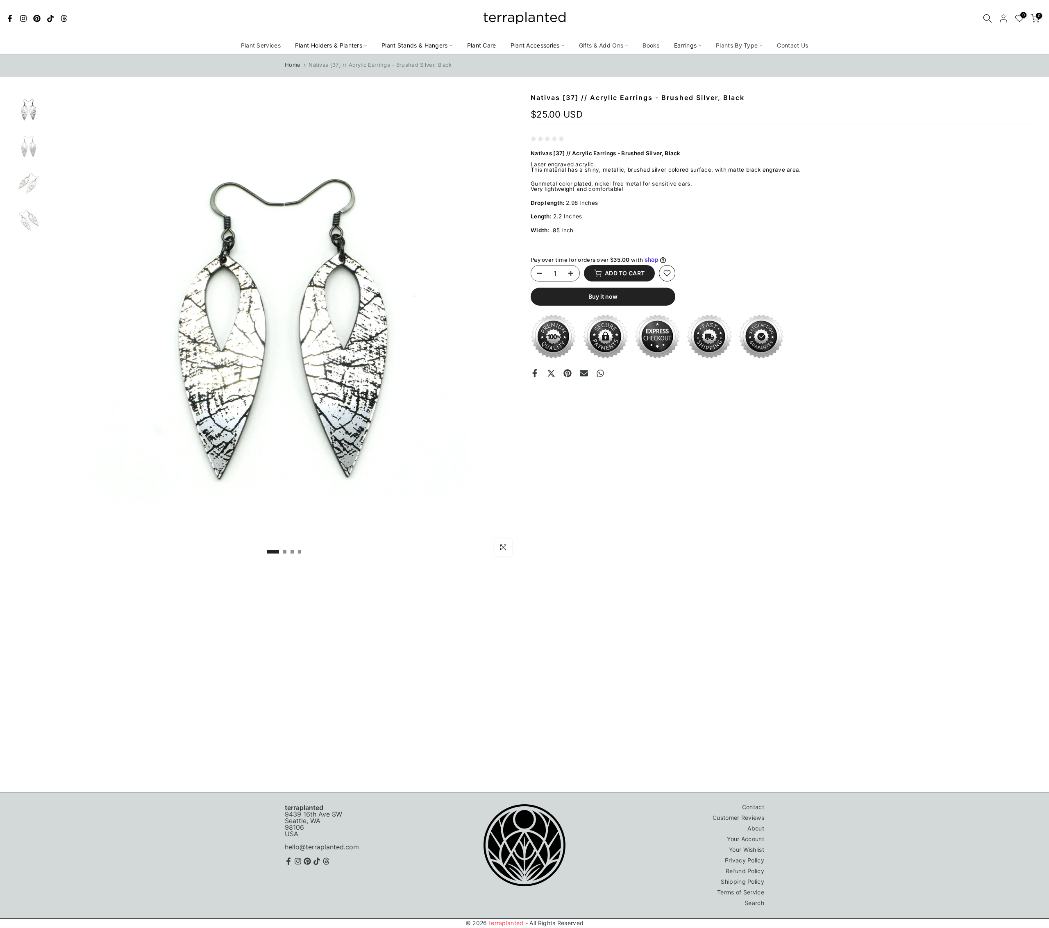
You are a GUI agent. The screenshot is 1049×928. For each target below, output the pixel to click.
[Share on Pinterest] (567, 373)
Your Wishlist (746, 849)
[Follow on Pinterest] (37, 18)
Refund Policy (745, 870)
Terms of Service (740, 892)
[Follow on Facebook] (10, 18)
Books (651, 45)
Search (754, 902)
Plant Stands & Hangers (414, 45)
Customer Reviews (738, 817)
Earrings (685, 45)
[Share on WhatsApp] (600, 373)
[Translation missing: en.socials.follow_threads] (64, 18)
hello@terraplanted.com (322, 847)
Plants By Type (737, 45)
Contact (753, 806)
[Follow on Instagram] (23, 18)
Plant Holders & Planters (328, 45)
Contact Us (792, 45)
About (755, 828)
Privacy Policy (744, 860)
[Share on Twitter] (551, 373)
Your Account (745, 838)
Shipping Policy (742, 881)
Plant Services (261, 45)
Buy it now (603, 296)
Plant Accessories (535, 45)
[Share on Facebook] (535, 373)
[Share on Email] (584, 373)
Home (292, 64)
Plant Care (481, 45)
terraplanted (506, 922)
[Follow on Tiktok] (50, 18)
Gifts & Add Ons (601, 45)
